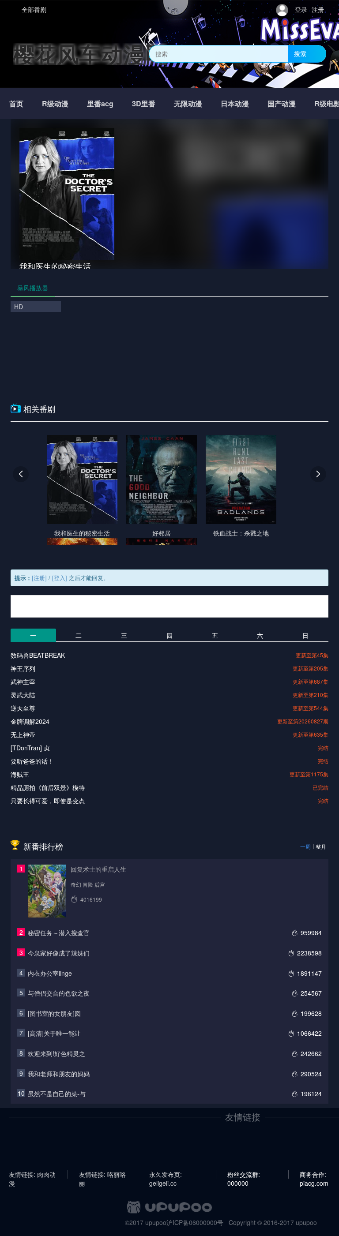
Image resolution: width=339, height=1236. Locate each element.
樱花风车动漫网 (90, 53)
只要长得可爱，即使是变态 (48, 800)
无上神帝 (23, 734)
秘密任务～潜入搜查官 (59, 932)
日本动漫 (235, 103)
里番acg (100, 103)
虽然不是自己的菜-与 (57, 1093)
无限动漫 (188, 103)
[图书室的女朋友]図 (54, 1013)
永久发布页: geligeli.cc (165, 1174)
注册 (318, 9)
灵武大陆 (23, 694)
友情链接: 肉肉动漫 (32, 1174)
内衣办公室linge (50, 973)
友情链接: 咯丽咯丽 (102, 1174)
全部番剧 (34, 9)
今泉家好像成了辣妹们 (59, 952)
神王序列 (23, 668)
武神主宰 (23, 681)
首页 (16, 103)
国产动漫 (281, 103)
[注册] (39, 577)
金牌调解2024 (30, 721)
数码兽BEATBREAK (38, 655)
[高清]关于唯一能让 (54, 1033)
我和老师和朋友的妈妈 (59, 1073)
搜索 (300, 53)
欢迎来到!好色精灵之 (56, 1053)
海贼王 (20, 774)
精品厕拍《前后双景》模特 (48, 787)
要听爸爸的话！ (32, 761)
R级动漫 (55, 103)
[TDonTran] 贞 (30, 747)
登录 (301, 9)
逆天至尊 (23, 708)
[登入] (59, 577)
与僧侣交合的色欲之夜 (59, 993)
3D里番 (143, 103)
